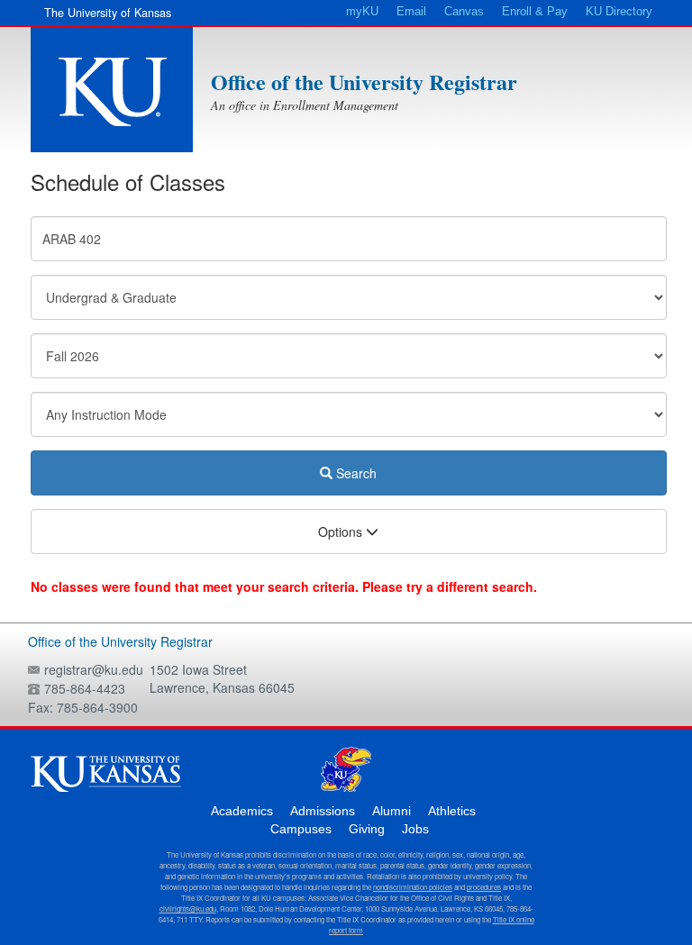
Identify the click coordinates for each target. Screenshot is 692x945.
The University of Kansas (107, 13)
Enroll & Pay (535, 11)
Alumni (391, 811)
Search (354, 473)
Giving (367, 829)
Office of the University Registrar (364, 81)
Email (411, 11)
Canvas (464, 11)
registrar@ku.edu (93, 669)
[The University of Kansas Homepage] (112, 89)
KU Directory (619, 11)
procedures (484, 887)
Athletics (452, 811)
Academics (242, 811)
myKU (362, 11)
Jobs (415, 829)
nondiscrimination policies (412, 887)
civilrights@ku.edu (187, 908)
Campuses (301, 829)
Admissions (322, 811)
